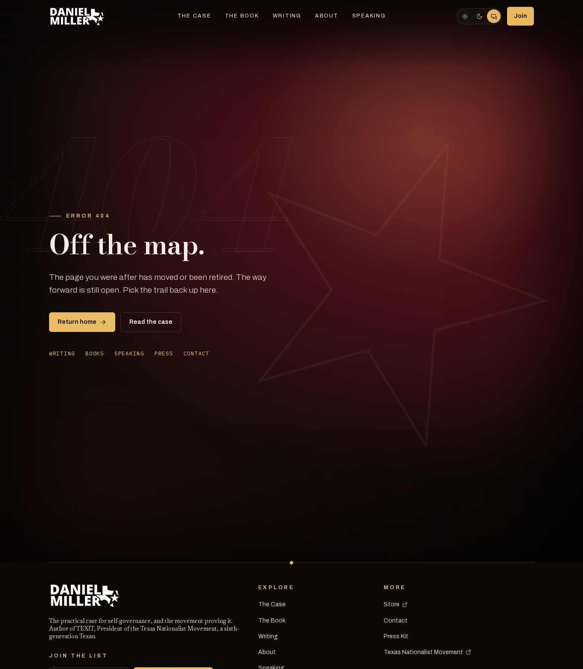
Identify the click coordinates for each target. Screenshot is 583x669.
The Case (194, 16)
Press (163, 353)
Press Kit (396, 636)
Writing (287, 16)
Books (94, 353)
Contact (197, 353)
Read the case (150, 322)
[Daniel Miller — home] (77, 16)
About (326, 16)
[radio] (465, 16)
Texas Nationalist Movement (423, 652)
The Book (242, 16)
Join (520, 16)
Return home (77, 322)
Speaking (369, 16)
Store (391, 604)
